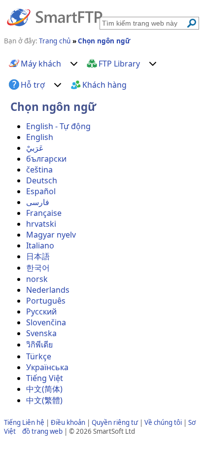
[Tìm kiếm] (191, 23)
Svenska (41, 333)
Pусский (41, 311)
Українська (47, 367)
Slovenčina (46, 322)
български (46, 158)
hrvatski (41, 223)
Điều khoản (68, 422)
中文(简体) (44, 388)
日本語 (38, 256)
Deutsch (41, 180)
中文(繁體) (44, 400)
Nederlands (47, 289)
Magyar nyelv (51, 234)
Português (46, 300)
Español (41, 191)
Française (44, 213)
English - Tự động (58, 126)
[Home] (54, 16)
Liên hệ (33, 422)
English (39, 137)
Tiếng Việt (44, 378)
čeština (39, 169)
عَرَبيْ (35, 147)
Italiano (40, 245)
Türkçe (38, 356)
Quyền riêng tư (115, 422)
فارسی (37, 202)
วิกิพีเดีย (39, 344)
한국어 (38, 267)
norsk (37, 279)
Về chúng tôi (163, 422)
